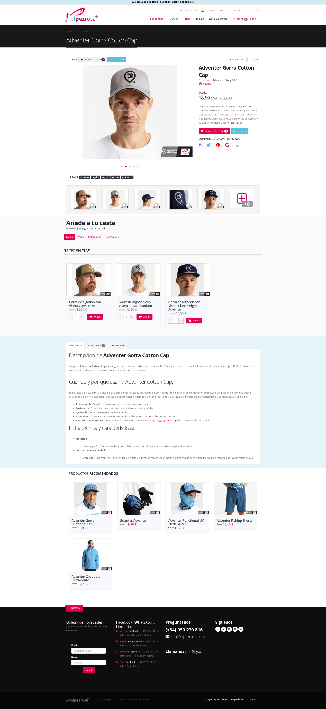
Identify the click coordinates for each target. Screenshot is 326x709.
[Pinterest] (235, 629)
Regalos (106, 177)
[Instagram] (229, 629)
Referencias (94, 237)
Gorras (115, 177)
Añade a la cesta (94, 59)
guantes (167, 420)
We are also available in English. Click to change (162, 1)
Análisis (205, 83)
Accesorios (127, 177)
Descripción (118, 59)
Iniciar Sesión (219, 19)
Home (69, 31)
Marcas (174, 19)
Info (187, 19)
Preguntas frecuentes (217, 699)
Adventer (84, 177)
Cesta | (246, 19)
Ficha (74, 59)
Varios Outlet (84, 31)
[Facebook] (217, 629)
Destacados (112, 237)
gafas (178, 420)
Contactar (253, 699)
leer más (235, 122)
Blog (201, 19)
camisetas (148, 420)
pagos (84, 228)
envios (72, 228)
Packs (80, 237)
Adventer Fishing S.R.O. (225, 80)
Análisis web (95, 345)
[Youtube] (240, 629)
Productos (156, 19)
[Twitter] (223, 629)
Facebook (133, 631)
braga (159, 420)
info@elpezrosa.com (187, 636)
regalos (95, 177)
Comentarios (118, 345)
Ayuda (222, 10)
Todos (69, 237)
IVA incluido (99, 228)
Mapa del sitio (238, 699)
